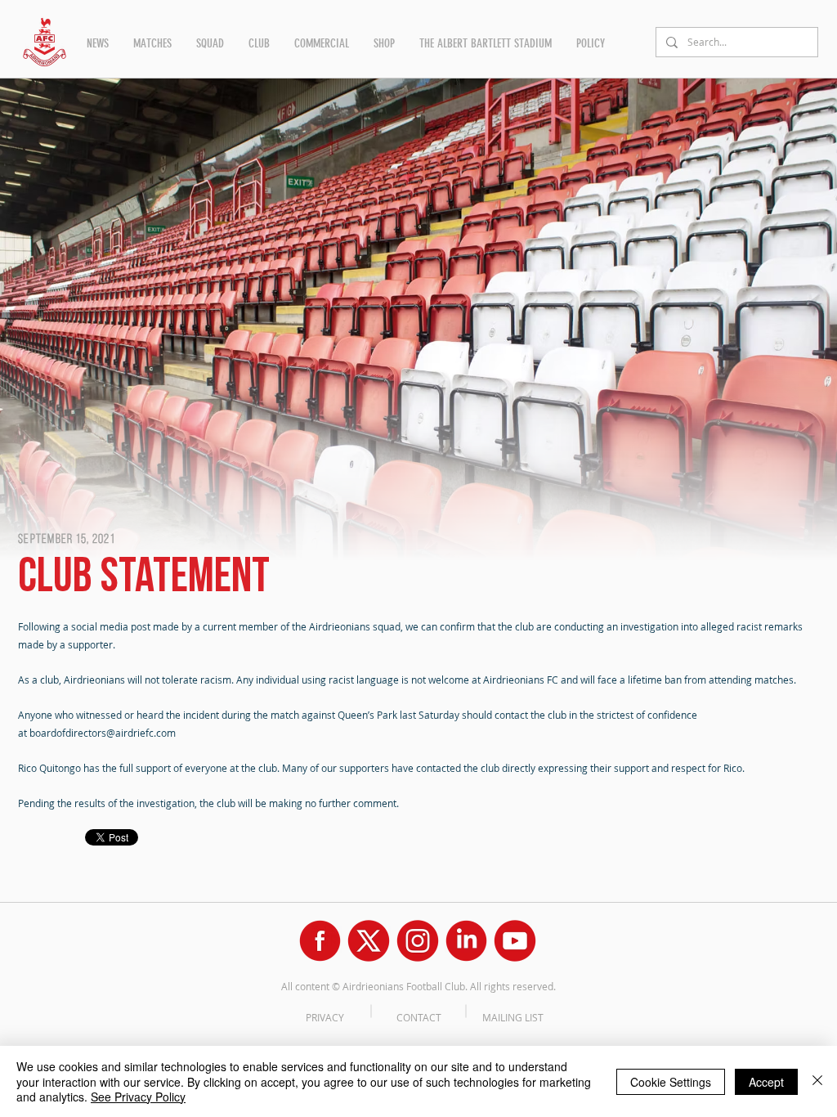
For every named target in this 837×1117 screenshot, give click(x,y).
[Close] (817, 1081)
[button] (97, 43)
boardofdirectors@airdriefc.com (102, 732)
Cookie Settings (670, 1082)
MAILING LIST (513, 1017)
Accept (766, 1082)
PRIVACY (325, 1017)
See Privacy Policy (138, 1096)
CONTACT (418, 1017)
